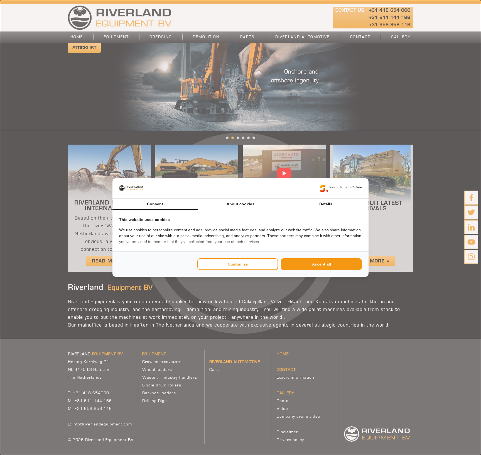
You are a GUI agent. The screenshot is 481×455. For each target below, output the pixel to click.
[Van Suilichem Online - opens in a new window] (341, 188)
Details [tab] (325, 204)
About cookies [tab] (240, 204)
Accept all (321, 264)
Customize (238, 264)
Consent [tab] (155, 204)
